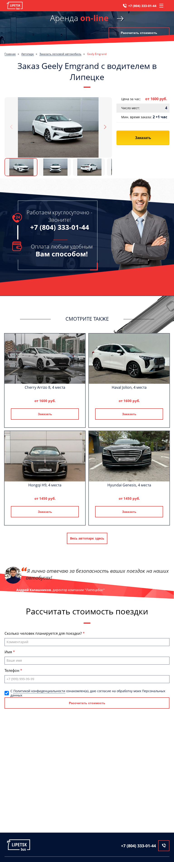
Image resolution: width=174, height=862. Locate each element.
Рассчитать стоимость (139, 33)
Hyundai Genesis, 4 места (129, 485)
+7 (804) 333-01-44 (142, 6)
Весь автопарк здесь (87, 538)
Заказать (143, 138)
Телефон (12, 670)
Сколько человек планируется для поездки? (44, 633)
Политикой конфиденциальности (39, 691)
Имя (9, 651)
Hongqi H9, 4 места (44, 485)
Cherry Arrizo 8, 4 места (45, 387)
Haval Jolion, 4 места (129, 387)
